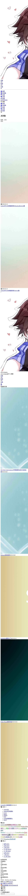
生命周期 (8, 825)
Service (3, 832)
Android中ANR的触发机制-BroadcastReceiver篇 (13, 206)
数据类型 (4, 835)
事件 (2, 828)
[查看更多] (6, 807)
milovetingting (4, 100)
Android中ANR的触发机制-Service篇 (10, 290)
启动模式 (13, 825)
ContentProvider (19, 832)
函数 (12, 828)
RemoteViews (4, 826)
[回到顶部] (4, 888)
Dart (25, 832)
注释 (10, 837)
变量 (17, 837)
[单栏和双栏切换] (4, 887)
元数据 (7, 837)
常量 (7, 828)
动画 (19, 825)
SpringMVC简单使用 (6, 805)
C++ (4, 828)
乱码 (23, 828)
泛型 (11, 835)
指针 (10, 828)
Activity (3, 825)
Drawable (13, 826)
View (9, 826)
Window (18, 826)
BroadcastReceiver (10, 832)
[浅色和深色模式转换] (2, 887)
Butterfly (11, 881)
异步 (14, 835)
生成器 (20, 837)
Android (12, 839)
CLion (20, 828)
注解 (8, 835)
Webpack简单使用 (5, 555)
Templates (7, 839)
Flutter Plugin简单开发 (6, 721)
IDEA (2, 839)
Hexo (4, 881)
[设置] (2, 888)
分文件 (16, 828)
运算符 (14, 837)
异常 (17, 835)
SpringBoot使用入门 (6, 638)
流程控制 (21, 835)
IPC (17, 825)
